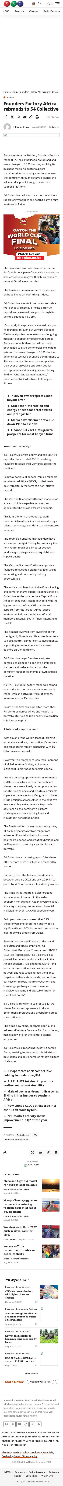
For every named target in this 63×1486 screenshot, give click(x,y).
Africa (6, 1259)
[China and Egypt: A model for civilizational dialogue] (50, 1185)
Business (9, 1287)
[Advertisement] (31, 57)
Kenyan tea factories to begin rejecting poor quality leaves (21, 1339)
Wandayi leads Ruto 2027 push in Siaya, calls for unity (20, 1230)
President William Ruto (40, 1382)
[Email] (24, 117)
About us (6, 1452)
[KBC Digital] (14, 3)
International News (13, 1189)
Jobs (25, 1452)
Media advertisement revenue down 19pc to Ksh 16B (30, 422)
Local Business (23, 1287)
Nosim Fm (20, 1444)
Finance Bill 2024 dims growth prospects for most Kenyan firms (30, 432)
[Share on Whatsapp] (18, 117)
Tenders (17, 1452)
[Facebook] (6, 1424)
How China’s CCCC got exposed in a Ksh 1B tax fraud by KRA (30, 1108)
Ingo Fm (41, 1440)
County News (10, 1239)
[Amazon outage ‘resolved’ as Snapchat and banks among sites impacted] (49, 1314)
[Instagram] (32, 1424)
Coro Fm (41, 1432)
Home (7, 91)
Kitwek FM (53, 1436)
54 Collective (23, 1135)
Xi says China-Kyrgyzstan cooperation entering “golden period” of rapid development (20, 1205)
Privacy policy (30, 1456)
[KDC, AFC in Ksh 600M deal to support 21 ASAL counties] (49, 1359)
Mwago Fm (8, 1440)
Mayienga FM (23, 1436)
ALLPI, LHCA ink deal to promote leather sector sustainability (28, 1083)
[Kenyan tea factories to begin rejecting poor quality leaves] (49, 1336)
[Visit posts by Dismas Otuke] (7, 127)
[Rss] (38, 1424)
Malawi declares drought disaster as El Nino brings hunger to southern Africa (31, 1095)
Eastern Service (25, 1440)
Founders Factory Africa (16, 1139)
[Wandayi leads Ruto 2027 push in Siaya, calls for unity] (50, 1231)
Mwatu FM (39, 1436)
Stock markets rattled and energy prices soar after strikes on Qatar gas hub (29, 410)
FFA (35, 1135)
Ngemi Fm (7, 1444)
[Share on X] (12, 117)
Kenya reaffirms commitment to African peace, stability (19, 1250)
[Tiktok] (26, 1424)
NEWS (26, 1189)
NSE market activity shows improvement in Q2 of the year (25, 1118)
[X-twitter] (13, 1424)
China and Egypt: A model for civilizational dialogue (20, 1182)
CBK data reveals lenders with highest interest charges (18, 1294)
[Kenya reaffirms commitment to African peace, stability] (50, 1251)
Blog (14, 91)
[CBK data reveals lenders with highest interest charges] (49, 1292)
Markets (10, 97)
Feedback (7, 1456)
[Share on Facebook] (6, 117)
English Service (25, 1432)
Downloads (35, 1452)
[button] (33, 3)
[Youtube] (19, 1424)
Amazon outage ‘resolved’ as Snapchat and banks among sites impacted (21, 1316)
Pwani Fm (53, 1432)
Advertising (48, 1452)
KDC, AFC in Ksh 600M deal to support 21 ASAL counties (20, 1359)
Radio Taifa (8, 1432)
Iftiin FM (53, 1440)
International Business (26, 1309)
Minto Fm (8, 1436)
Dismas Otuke (22, 127)
